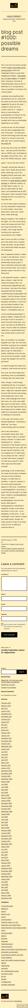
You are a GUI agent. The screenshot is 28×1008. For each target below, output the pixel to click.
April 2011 (4, 727)
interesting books (7, 944)
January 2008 (5, 833)
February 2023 (6, 706)
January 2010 (5, 768)
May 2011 (4, 725)
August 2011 (5, 722)
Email (3, 604)
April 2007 (4, 857)
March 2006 (5, 893)
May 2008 (4, 822)
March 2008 (5, 828)
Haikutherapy (14, 16)
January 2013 (5, 711)
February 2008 (6, 830)
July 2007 (4, 849)
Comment (5, 574)
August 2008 (5, 814)
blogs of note (15, 544)
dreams (6, 550)
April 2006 (4, 890)
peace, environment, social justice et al (14, 949)
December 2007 (6, 836)
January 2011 (5, 735)
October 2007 (5, 841)
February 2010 (6, 765)
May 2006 (4, 887)
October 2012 (5, 719)
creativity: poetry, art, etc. (9, 922)
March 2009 (5, 795)
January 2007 (5, 866)
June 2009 (4, 787)
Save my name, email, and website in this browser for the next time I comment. (15, 626)
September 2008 (6, 811)
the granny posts (6, 974)
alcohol (3, 911)
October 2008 (5, 809)
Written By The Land (8, 685)
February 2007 (6, 863)
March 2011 (5, 730)
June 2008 (4, 819)
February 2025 (6, 703)
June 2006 (4, 884)
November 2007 (6, 838)
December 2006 (6, 868)
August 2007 (5, 847)
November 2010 (6, 741)
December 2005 (6, 898)
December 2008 (6, 803)
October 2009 (5, 776)
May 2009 (4, 790)
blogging (8, 548)
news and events (6, 947)
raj (13, 104)
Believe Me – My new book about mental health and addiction (12, 681)
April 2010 (4, 760)
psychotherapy (19, 550)
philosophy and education (9, 952)
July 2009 (4, 784)
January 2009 (5, 800)
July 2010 (4, 752)
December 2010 (6, 738)
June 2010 (4, 754)
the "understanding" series (10, 971)
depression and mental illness (11, 925)
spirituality (4, 968)
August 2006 (5, 879)
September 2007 (6, 844)
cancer (3, 917)
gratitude (4, 938)
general (3, 936)
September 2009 (6, 779)
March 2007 (5, 860)
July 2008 (4, 817)
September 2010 (6, 746)
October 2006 (5, 874)
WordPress (18, 1001)
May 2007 (4, 855)
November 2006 (6, 871)
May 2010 (4, 757)
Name (3, 594)
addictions (4, 909)
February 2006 (6, 895)
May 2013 (4, 708)
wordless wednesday (8, 984)
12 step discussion (7, 906)
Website (4, 614)
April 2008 (4, 825)
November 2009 (6, 773)
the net (21, 544)
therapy (3, 546)
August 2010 (5, 749)
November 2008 (6, 806)
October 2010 (5, 744)
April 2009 (4, 792)
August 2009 (5, 782)
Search (3, 668)
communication (6, 919)
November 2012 (6, 716)
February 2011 (5, 733)
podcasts (12, 550)
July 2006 (4, 882)
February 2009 (6, 798)
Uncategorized (6, 982)
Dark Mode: (21, 1006)
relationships (5, 965)
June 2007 (4, 852)
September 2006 (6, 876)
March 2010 (5, 763)
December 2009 (6, 771)
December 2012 (6, 714)
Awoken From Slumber (8, 687)
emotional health (6, 933)
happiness (4, 941)
